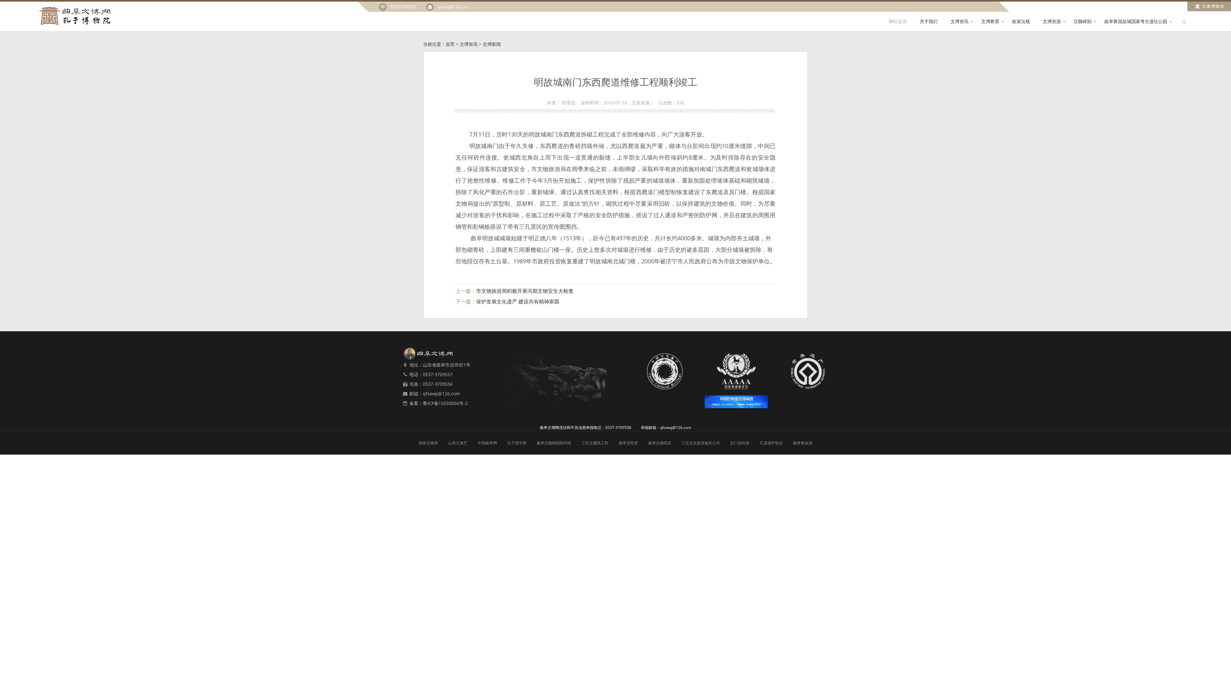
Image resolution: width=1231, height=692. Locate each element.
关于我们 (929, 21)
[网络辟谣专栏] (736, 401)
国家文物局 (428, 443)
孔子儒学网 (516, 443)
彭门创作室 (739, 443)
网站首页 (898, 21)
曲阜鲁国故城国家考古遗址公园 (1135, 21)
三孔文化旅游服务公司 (701, 443)
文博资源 (1052, 21)
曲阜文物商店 (659, 443)
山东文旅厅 (457, 443)
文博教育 (990, 21)
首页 (450, 44)
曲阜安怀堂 (628, 443)
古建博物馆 (1213, 6)
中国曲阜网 (487, 443)
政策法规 (1021, 21)
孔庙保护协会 (771, 443)
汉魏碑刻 (1083, 21)
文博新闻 (492, 44)
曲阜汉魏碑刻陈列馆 (554, 443)
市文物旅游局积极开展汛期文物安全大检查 (525, 290)
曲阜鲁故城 (802, 443)
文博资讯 (959, 21)
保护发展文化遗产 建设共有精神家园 (517, 301)
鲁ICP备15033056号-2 (445, 403)
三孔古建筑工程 (595, 443)
